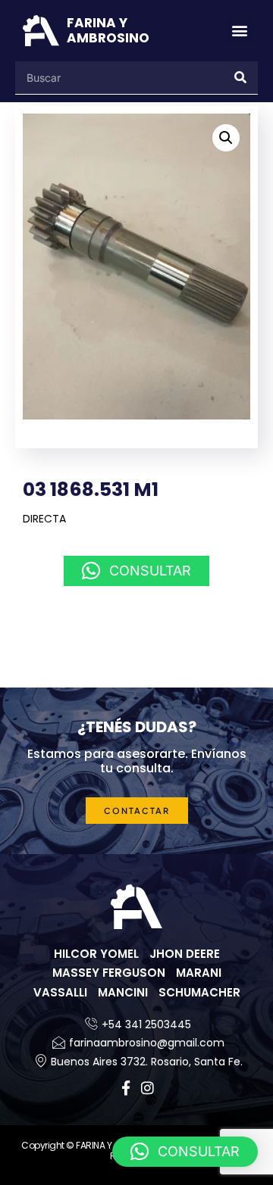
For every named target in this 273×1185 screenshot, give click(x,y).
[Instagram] (147, 1088)
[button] (240, 30)
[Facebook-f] (126, 1088)
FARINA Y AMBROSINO (108, 30)
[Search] (241, 77)
